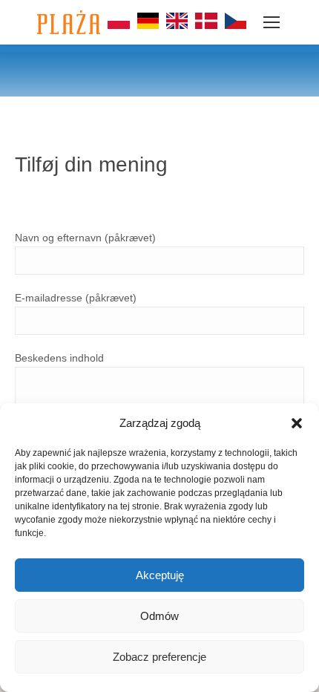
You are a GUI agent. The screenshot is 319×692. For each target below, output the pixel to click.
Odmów (159, 616)
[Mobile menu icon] (271, 22)
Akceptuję (160, 575)
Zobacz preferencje (159, 656)
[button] (296, 423)
